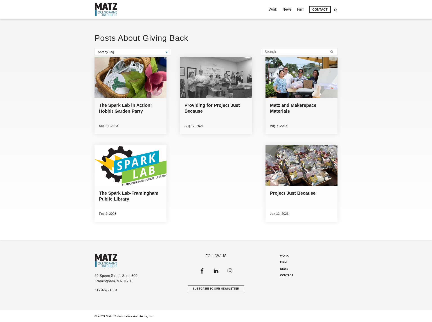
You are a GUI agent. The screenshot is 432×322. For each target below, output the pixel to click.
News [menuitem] (287, 9)
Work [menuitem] (273, 9)
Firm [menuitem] (300, 9)
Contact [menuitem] (320, 9)
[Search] (332, 51)
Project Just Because (292, 193)
